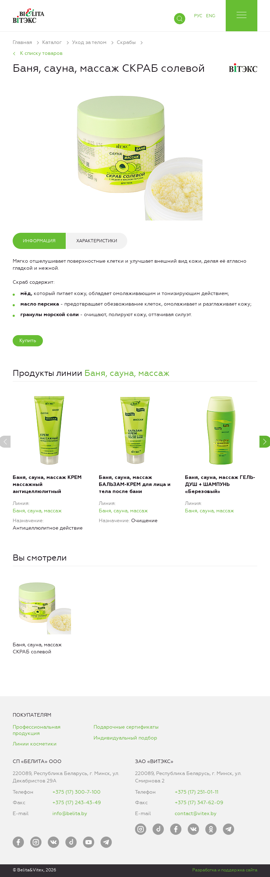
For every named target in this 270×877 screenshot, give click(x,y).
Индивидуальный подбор (125, 738)
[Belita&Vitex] (28, 14)
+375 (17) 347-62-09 (199, 803)
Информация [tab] (39, 240)
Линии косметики (35, 744)
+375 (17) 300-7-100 (76, 792)
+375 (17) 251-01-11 (196, 792)
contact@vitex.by (196, 814)
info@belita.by (69, 814)
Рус (198, 15)
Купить (27, 341)
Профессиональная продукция (36, 730)
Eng (210, 15)
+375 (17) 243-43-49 (76, 803)
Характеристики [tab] (96, 240)
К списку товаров (41, 53)
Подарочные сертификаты (126, 727)
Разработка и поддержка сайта (224, 870)
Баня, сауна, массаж (126, 373)
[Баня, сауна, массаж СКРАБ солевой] (135, 151)
